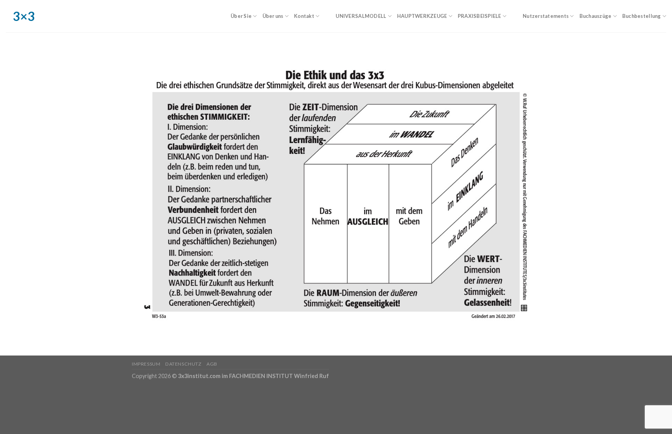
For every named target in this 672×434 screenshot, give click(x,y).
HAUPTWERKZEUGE (422, 16)
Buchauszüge (595, 16)
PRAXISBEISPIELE (479, 16)
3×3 (12, 16)
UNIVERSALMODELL (361, 16)
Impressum (146, 364)
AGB (211, 364)
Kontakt (304, 16)
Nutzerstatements (546, 16)
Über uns (273, 16)
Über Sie (241, 16)
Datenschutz (183, 364)
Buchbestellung (641, 16)
